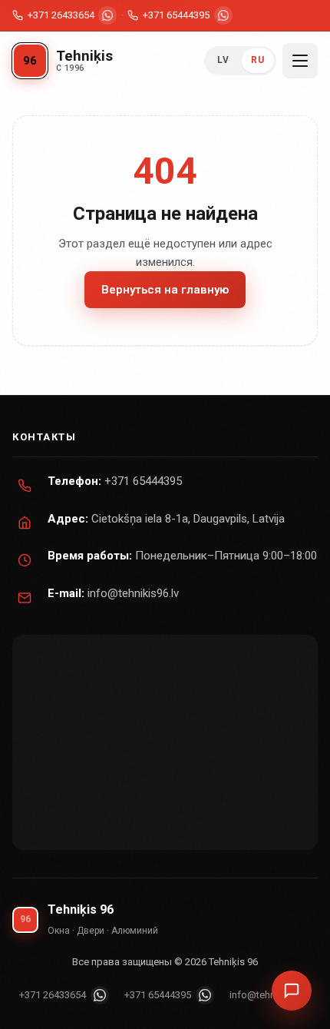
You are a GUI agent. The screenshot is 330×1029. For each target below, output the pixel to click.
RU (257, 60)
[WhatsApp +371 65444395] (223, 15)
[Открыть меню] (300, 60)
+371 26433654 (61, 15)
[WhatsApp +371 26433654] (107, 15)
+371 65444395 (176, 15)
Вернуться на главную (165, 290)
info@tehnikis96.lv (133, 593)
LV (223, 60)
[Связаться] (292, 991)
